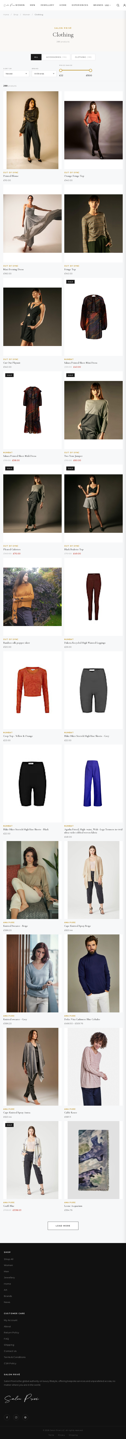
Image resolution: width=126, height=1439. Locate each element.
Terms (51, 1435)
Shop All (8, 1259)
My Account (10, 1320)
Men (32, 5)
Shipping (9, 1344)
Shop (15, 14)
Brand (35, 68)
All (36, 57)
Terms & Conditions (14, 1357)
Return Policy (11, 1332)
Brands (98, 5)
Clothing (83, 57)
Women (20, 5)
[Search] (118, 5)
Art (5, 1289)
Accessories (56, 57)
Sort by (7, 68)
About (7, 1326)
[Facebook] (7, 1417)
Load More (63, 1226)
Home (63, 5)
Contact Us (10, 1351)
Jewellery (47, 5)
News (7, 1302)
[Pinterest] (25, 1417)
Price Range (66, 65)
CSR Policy (10, 1363)
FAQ (6, 1338)
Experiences (80, 5)
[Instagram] (16, 1417)
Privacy (61, 1435)
